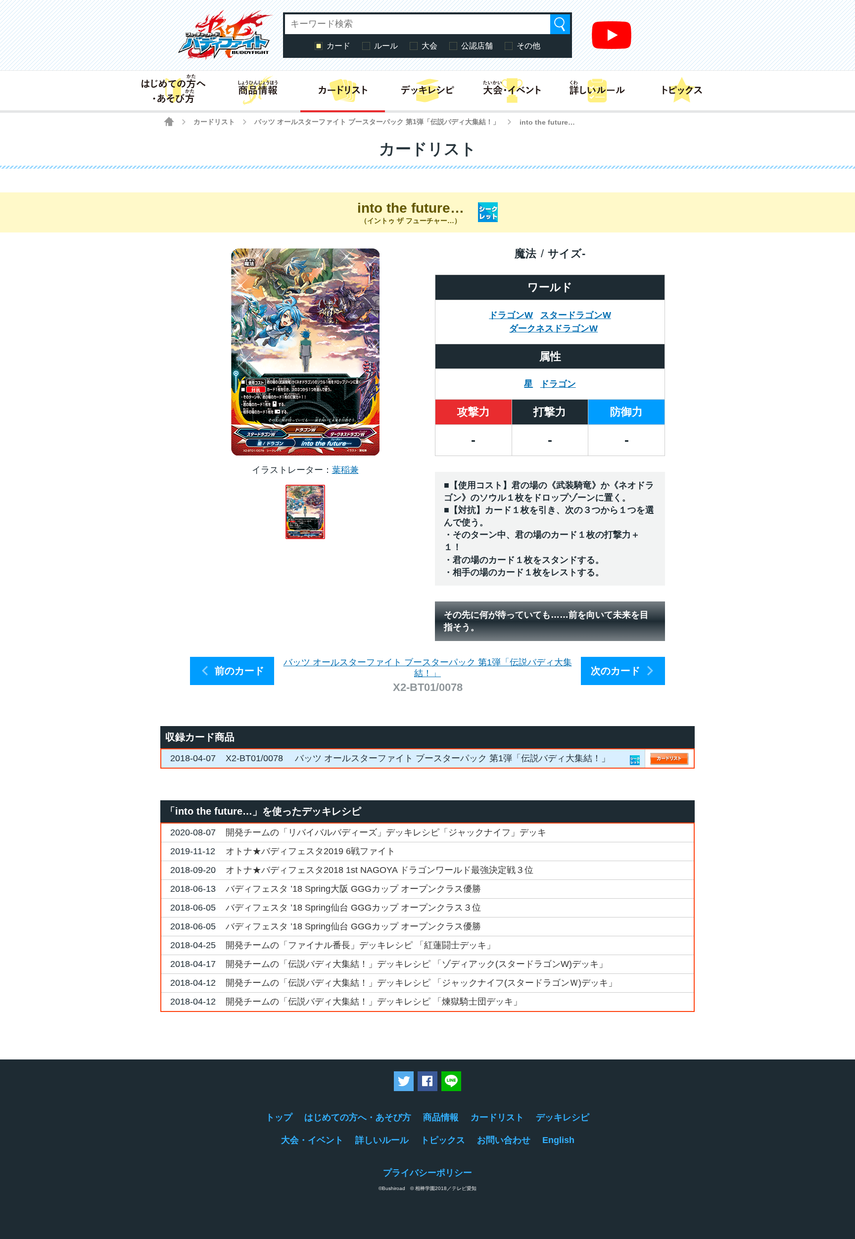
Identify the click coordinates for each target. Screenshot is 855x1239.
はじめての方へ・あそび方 (357, 1117)
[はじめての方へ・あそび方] (173, 90)
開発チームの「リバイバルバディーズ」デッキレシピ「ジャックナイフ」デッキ (386, 832)
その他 (528, 46)
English (558, 1140)
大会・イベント (312, 1140)
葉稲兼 (345, 470)
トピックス (443, 1140)
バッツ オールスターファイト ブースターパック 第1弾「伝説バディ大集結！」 (377, 122)
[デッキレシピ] (427, 90)
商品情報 (441, 1117)
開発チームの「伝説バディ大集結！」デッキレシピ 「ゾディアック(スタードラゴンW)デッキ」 (417, 964)
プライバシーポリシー (427, 1173)
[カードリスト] (342, 90)
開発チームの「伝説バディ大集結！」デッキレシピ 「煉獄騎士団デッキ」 (374, 1002)
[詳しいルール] (597, 90)
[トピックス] (682, 90)
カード (338, 46)
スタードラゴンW (575, 315)
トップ (279, 1117)
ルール (386, 46)
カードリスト (214, 122)
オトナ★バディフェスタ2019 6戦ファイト (310, 851)
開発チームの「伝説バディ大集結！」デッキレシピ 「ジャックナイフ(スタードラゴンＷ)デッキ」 (421, 983)
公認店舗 (477, 46)
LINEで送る (451, 1081)
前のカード (239, 670)
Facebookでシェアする (427, 1081)
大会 (429, 46)
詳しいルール (382, 1140)
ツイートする (404, 1081)
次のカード (615, 670)
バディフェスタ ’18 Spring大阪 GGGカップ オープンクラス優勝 (353, 889)
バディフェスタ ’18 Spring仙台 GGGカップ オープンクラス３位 (353, 908)
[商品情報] (257, 90)
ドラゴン (558, 384)
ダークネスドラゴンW (553, 328)
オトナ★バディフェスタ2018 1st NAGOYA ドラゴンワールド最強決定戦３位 (379, 870)
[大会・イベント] (512, 90)
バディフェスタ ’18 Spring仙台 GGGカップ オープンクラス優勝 (353, 926)
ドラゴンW (511, 315)
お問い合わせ (503, 1140)
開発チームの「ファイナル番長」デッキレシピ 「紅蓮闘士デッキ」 (360, 945)
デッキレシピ (562, 1117)
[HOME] (169, 121)
